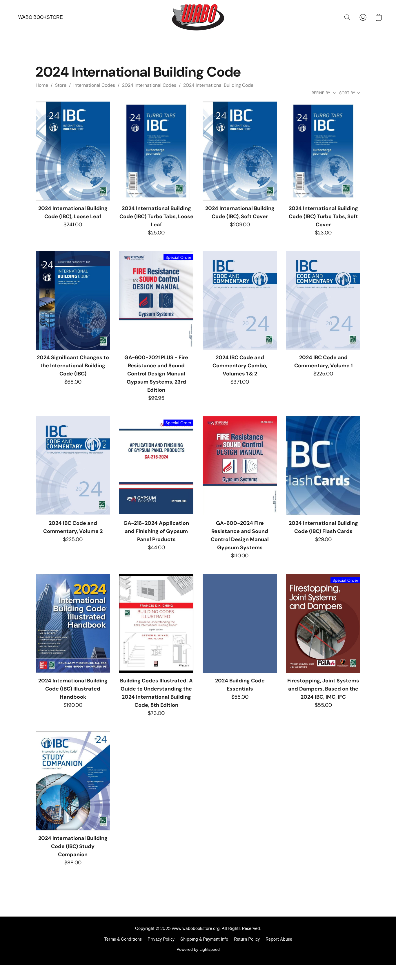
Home (42, 85)
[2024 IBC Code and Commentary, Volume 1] (323, 300)
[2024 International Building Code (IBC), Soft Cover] (240, 151)
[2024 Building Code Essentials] (240, 623)
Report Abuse (279, 939)
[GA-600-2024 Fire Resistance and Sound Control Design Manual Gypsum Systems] (240, 465)
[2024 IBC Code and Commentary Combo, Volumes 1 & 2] (240, 300)
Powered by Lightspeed (198, 949)
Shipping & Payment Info (204, 939)
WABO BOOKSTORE (40, 17)
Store (60, 85)
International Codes (94, 85)
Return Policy (247, 939)
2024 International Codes (149, 85)
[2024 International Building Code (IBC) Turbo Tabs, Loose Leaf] (156, 151)
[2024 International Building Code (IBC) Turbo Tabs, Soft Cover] (323, 151)
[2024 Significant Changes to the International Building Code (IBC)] (73, 300)
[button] (198, 17)
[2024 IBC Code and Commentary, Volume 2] (73, 465)
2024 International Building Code (218, 85)
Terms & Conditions (123, 939)
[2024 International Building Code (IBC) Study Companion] (73, 780)
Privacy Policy (161, 939)
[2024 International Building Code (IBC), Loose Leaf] (73, 151)
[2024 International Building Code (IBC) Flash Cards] (323, 465)
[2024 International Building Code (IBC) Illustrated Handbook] (73, 623)
